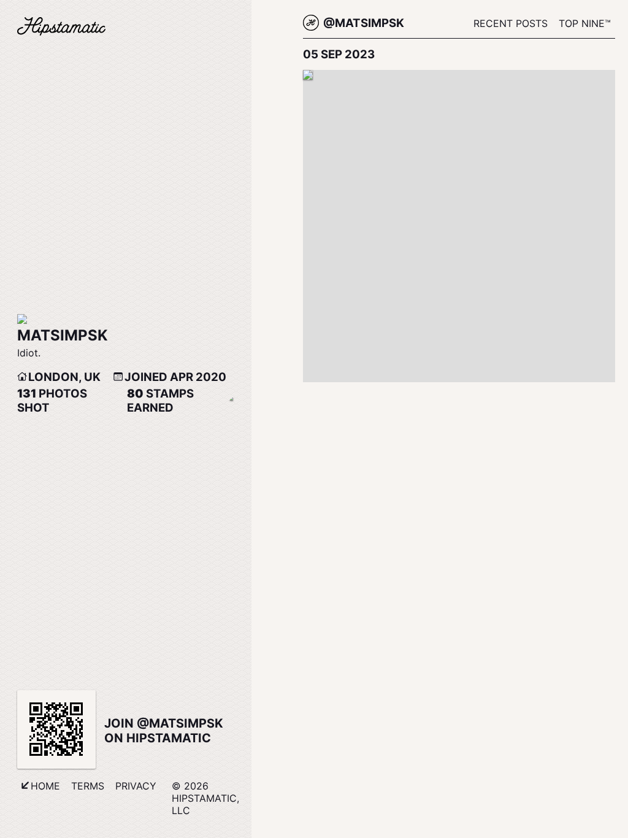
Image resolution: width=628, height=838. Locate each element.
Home (45, 786)
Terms (87, 786)
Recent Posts (510, 23)
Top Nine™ (585, 23)
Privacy (135, 786)
